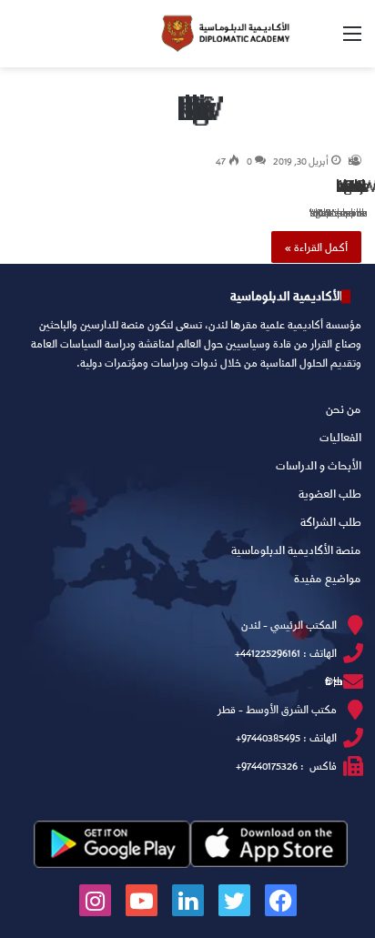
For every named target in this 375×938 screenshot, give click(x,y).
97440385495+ (268, 737)
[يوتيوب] (141, 900)
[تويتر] (234, 900)
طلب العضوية (330, 493)
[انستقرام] (95, 900)
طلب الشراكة (330, 521)
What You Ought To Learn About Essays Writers (348, 185)
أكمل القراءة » (316, 247)
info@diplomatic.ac (331, 681)
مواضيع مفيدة (327, 578)
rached (354, 160)
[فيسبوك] (281, 900)
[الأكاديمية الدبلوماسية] (225, 34)
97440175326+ (267, 765)
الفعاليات (340, 437)
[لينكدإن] (188, 900)
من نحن (343, 408)
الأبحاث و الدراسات (318, 465)
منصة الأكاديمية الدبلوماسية (296, 549)
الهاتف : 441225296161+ (286, 652)
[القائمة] (352, 40)
